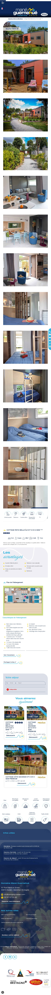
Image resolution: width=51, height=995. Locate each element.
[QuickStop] (20, 973)
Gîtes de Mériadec (6, 918)
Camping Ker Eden (31, 918)
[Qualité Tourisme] (11, 973)
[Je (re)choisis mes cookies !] (2, 992)
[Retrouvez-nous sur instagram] (50, 346)
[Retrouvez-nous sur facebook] (50, 343)
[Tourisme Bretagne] (18, 982)
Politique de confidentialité (37, 948)
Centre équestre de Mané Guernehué (12, 922)
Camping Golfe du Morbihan (15, 19)
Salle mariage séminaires (8, 914)
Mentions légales (24, 948)
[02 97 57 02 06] (50, 331)
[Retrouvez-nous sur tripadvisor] (14, 957)
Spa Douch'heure (31, 914)
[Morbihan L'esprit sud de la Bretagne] (42, 973)
